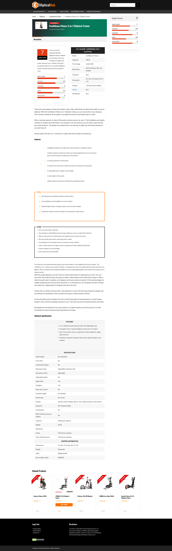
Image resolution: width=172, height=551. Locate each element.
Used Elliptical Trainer (77, 11)
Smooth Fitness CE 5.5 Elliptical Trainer (127, 497)
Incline (74, 90)
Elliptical (42, 16)
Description (37, 39)
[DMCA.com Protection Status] (38, 539)
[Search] (137, 5)
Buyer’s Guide (64, 11)
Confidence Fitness (55, 16)
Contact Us (36, 533)
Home (34, 16)
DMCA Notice (37, 531)
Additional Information (93, 11)
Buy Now (64, 505)
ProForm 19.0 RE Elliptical (84, 496)
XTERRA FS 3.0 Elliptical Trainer (62, 497)
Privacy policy (37, 529)
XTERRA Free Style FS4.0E (106, 496)
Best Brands (52, 11)
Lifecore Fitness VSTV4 (40, 496)
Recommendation (38, 11)
